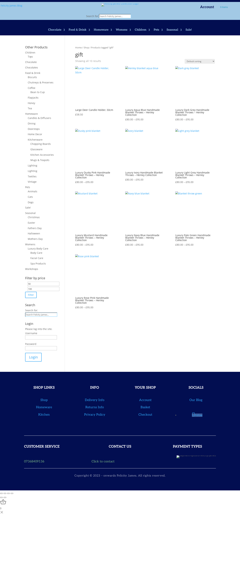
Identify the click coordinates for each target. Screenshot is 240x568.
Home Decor (35, 134)
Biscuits (32, 77)
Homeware (101, 30)
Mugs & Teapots (39, 160)
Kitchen (44, 414)
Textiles (32, 176)
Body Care (36, 252)
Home (78, 47)
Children (140, 30)
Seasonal (172, 30)
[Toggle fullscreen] (5, 493)
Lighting (32, 165)
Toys (30, 56)
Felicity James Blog (11, 5)
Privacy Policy (94, 414)
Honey (31, 103)
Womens (121, 30)
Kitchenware (35, 139)
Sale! (189, 30)
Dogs (31, 202)
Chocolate (54, 30)
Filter (31, 294)
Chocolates (31, 67)
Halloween (34, 233)
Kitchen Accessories (42, 154)
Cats (30, 196)
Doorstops (34, 129)
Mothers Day (35, 239)
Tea (30, 108)
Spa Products (38, 263)
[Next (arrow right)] (5, 497)
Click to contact (103, 461)
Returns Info (94, 407)
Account (207, 7)
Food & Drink (77, 30)
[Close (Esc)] (12, 493)
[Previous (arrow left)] (1, 497)
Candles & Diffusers (39, 118)
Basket (145, 407)
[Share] (8, 493)
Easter (31, 222)
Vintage (32, 181)
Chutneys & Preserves (40, 82)
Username (31, 333)
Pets (156, 30)
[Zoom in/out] (1, 493)
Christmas (34, 217)
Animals (32, 191)
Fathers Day (35, 228)
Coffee (31, 88)
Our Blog (195, 400)
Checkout (145, 414)
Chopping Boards (40, 144)
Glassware (36, 149)
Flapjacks (33, 97)
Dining (31, 123)
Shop (86, 47)
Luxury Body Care (38, 248)
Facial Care (36, 258)
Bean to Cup (37, 92)
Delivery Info (94, 400)
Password (30, 344)
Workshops (31, 269)
